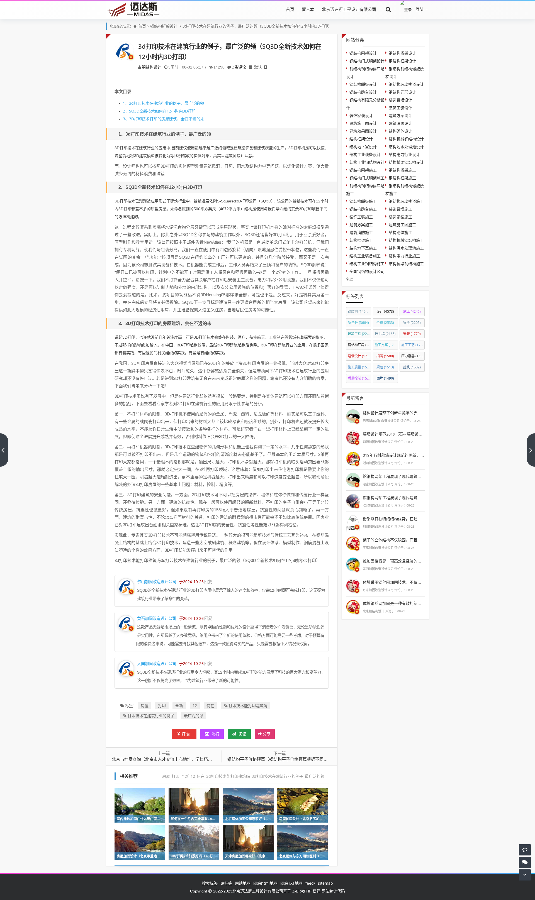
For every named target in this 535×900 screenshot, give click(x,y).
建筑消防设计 (400, 123)
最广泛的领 (193, 715)
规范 (385, 367)
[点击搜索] (388, 9)
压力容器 (413, 356)
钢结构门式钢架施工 (367, 177)
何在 (210, 705)
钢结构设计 (151, 67)
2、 (126, 111)
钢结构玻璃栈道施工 (406, 201)
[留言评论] (524, 849)
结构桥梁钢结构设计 (406, 162)
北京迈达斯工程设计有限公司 (349, 9)
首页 (290, 9)
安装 (412, 333)
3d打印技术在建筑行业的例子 (148, 715)
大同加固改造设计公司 (156, 663)
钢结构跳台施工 (363, 209)
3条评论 (239, 67)
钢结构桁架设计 (163, 26)
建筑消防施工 (361, 232)
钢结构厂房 (359, 345)
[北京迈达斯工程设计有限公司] (132, 9)
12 (195, 705)
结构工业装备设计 (365, 154)
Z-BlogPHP (301, 891)
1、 (126, 103)
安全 (412, 322)
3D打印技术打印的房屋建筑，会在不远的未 (163, 118)
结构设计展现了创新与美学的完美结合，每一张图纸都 (409, 412)
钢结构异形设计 (402, 92)
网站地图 (243, 883)
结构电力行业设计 (404, 154)
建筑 (412, 367)
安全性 (358, 322)
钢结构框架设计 (402, 60)
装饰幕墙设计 (400, 99)
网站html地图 (265, 883)
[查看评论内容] (353, 415)
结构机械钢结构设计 (406, 138)
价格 (385, 322)
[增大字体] (265, 67)
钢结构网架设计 (363, 53)
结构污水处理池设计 (406, 146)
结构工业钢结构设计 (367, 162)
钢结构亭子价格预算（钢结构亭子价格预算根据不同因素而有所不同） (292, 759)
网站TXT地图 (291, 883)
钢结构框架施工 (402, 177)
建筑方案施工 (361, 224)
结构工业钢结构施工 (367, 263)
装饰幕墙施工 (400, 209)
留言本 (308, 9)
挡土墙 (385, 333)
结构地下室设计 (363, 146)
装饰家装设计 (361, 115)
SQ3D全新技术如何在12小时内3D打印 (159, 111)
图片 (385, 378)
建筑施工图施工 (402, 224)
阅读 (241, 734)
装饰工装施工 (361, 216)
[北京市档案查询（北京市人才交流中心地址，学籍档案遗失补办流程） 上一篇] (4, 450)
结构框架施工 (361, 240)
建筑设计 (359, 356)
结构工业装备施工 (365, 255)
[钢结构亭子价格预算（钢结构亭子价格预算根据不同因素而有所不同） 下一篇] (531, 450)
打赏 (186, 734)
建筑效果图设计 (363, 131)
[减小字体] (250, 67)
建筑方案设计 (400, 115)
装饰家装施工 (400, 216)
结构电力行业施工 (404, 255)
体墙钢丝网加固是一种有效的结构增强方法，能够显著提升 (413, 603)
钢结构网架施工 (363, 170)
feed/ (310, 883)
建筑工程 (359, 333)
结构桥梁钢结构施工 (406, 263)
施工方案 (386, 345)
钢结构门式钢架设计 (367, 60)
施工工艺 (413, 345)
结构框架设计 (361, 138)
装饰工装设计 (400, 107)
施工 (412, 311)
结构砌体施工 (400, 232)
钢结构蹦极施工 (363, 201)
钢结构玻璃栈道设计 (406, 84)
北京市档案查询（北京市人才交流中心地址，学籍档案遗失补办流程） (176, 759)
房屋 (145, 705)
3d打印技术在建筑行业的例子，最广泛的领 (163, 103)
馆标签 (226, 883)
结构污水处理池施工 (406, 248)
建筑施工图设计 (363, 123)
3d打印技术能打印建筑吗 (246, 705)
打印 (162, 705)
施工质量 (359, 367)
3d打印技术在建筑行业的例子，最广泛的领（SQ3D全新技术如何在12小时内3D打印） (257, 26)
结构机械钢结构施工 (406, 240)
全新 (179, 705)
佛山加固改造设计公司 (156, 581)
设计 (385, 311)
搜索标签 (210, 883)
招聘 (385, 356)
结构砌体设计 (400, 131)
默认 (258, 67)
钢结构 (359, 311)
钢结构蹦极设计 (363, 84)
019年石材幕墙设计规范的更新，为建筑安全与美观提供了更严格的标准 (425, 455)
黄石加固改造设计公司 (156, 618)
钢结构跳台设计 (363, 92)
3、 (126, 118)
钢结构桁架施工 (402, 170)
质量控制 (359, 378)
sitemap (325, 883)
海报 (214, 734)
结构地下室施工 (363, 248)
